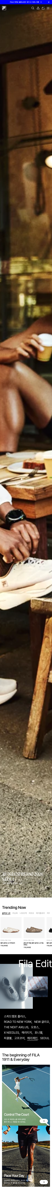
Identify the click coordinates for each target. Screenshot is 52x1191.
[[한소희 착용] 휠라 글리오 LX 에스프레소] (34, 927)
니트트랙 (23, 913)
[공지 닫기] (49, 2)
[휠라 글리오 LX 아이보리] (11, 927)
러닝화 (15, 913)
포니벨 (38, 1032)
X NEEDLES (11, 1032)
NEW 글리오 (41, 1022)
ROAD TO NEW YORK (18, 1022)
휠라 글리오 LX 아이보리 (8, 943)
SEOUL (44, 1038)
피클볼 (8, 1038)
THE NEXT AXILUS (16, 1027)
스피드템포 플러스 (14, 1016)
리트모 (31, 913)
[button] (32, 8)
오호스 (35, 1027)
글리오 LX (6, 913)
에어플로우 (40, 913)
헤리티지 (27, 1032)
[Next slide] (15, 889)
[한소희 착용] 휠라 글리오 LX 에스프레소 (34, 944)
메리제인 (32, 1038)
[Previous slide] (7, 889)
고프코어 (19, 1038)
